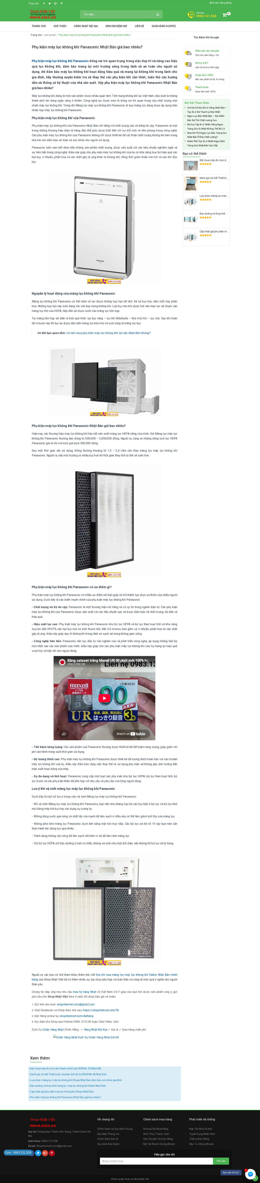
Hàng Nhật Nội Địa (86, 26)
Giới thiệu (60, 26)
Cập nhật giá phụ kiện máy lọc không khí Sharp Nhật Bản (62, 1091)
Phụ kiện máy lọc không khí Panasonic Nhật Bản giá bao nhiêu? (65, 1097)
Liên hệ (139, 26)
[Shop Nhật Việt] (42, 14)
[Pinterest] (61, 3)
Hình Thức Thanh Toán (156, 1134)
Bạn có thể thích (195, 153)
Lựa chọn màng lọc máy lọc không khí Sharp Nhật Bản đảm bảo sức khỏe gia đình (76, 1080)
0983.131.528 (206, 16)
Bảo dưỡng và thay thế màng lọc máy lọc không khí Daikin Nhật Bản (68, 1085)
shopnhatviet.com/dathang (76, 1016)
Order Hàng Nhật (222, 2)
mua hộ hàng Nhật (84, 992)
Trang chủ (39, 26)
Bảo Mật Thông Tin (108, 1134)
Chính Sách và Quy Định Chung (114, 1128)
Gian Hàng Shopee (164, 26)
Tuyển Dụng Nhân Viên (202, 1134)
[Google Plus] (55, 3)
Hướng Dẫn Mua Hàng (155, 1128)
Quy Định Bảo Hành (108, 1144)
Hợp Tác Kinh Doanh (200, 1128)
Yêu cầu (221, 1161)
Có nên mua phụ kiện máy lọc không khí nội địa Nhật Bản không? (108, 333)
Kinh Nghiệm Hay (116, 26)
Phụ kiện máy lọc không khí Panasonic (60, 61)
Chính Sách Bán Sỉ (107, 1138)
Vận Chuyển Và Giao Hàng (158, 1138)
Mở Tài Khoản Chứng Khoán (159, 1144)
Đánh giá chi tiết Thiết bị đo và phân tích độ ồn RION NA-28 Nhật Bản (68, 1074)
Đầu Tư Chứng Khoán (201, 1144)
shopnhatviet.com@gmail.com (76, 1004)
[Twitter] (50, 3)
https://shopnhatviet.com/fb (101, 1010)
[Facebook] (44, 3)
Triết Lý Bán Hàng (199, 1138)
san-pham (50, 35)
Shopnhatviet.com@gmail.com (54, 1146)
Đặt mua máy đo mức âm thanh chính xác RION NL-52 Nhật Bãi (65, 1068)
